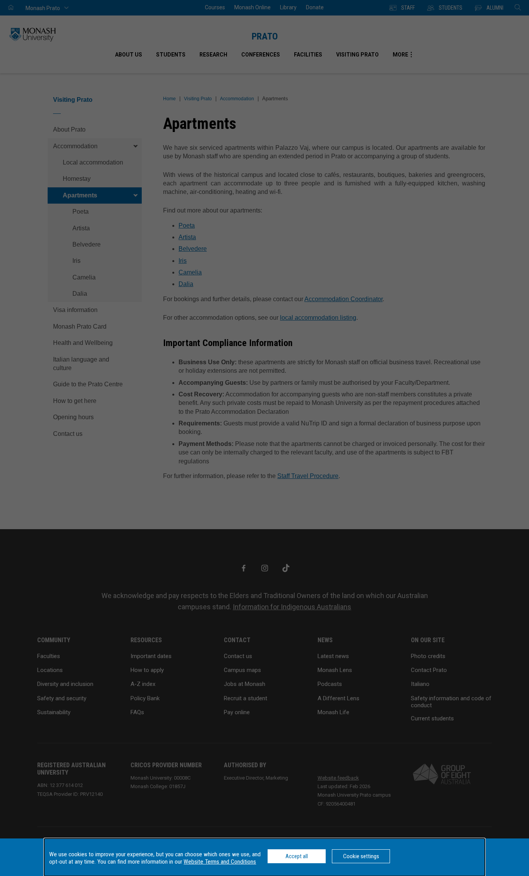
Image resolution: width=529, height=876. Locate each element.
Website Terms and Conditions (220, 861)
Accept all (296, 856)
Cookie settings (361, 856)
